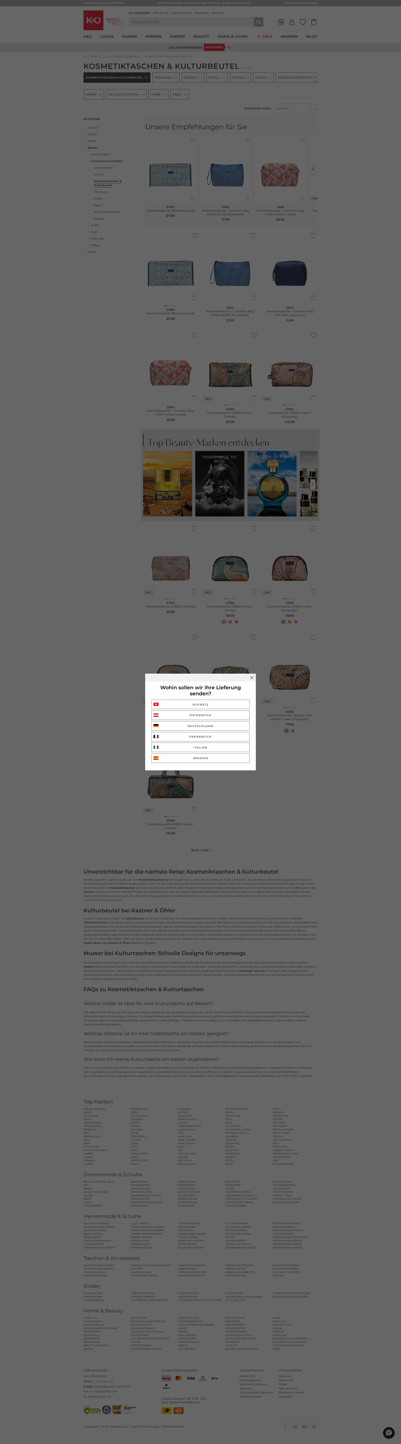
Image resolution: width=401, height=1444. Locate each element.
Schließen (252, 678)
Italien (200, 747)
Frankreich (200, 736)
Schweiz (201, 704)
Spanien (200, 758)
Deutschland (201, 726)
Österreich (200, 715)
